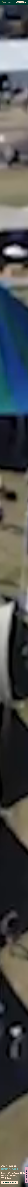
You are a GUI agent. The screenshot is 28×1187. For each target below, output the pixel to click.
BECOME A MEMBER (26, 1175)
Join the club (20, 2)
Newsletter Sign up (10, 1182)
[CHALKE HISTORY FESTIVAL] (7, 2)
